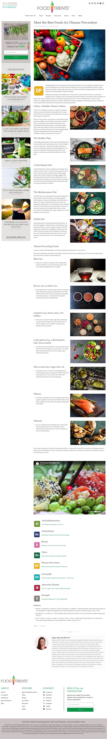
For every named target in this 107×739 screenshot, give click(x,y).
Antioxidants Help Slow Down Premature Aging (55, 535)
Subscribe (49, 695)
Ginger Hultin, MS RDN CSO (50, 26)
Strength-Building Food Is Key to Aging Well (54, 599)
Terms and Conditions (73, 722)
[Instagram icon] (98, 3)
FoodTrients (4, 698)
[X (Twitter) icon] (92, 3)
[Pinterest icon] (95, 3)
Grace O (3, 692)
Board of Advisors (6, 700)
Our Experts (4, 695)
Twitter (48, 706)
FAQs (2, 703)
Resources (25, 703)
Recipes (24, 698)
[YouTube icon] (100, 3)
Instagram (49, 703)
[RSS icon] (103, 3)
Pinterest (48, 700)
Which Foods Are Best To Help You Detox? (54, 556)
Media (24, 709)
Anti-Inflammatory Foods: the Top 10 (52, 524)
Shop (23, 706)
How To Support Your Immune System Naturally (56, 588)
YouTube (48, 709)
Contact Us (49, 692)
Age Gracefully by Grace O (29, 692)
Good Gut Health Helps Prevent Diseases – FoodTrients (57, 578)
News (23, 695)
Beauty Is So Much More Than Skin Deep (53, 545)
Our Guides (25, 700)
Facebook (49, 698)
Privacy (83, 722)
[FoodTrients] (53, 7)
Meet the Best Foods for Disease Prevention (54, 566)
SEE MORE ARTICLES (16, 237)
